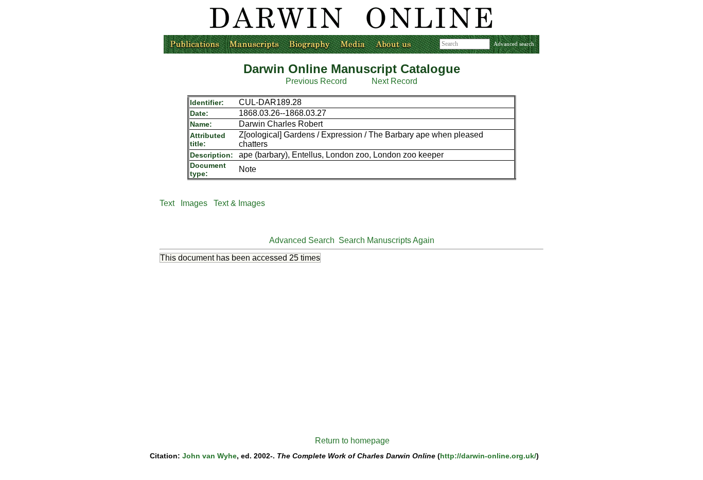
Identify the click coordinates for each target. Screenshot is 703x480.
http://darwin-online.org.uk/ (488, 456)
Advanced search (514, 44)
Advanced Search (302, 240)
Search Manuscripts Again (386, 240)
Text (167, 203)
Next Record (394, 81)
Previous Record (316, 81)
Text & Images (239, 203)
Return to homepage (352, 440)
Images (194, 203)
